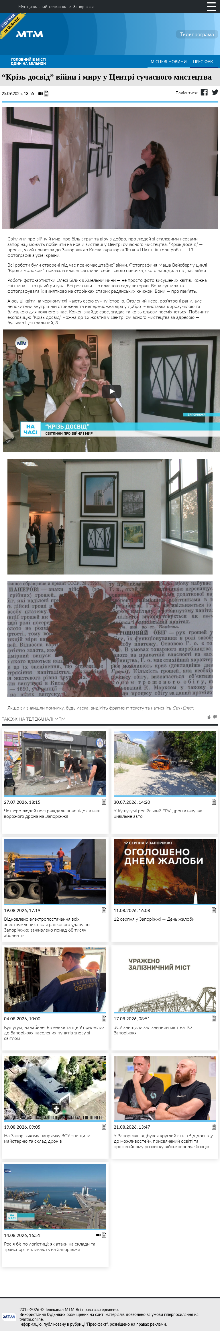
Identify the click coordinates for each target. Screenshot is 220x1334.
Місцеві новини (169, 61)
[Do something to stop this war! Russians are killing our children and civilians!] (13, 26)
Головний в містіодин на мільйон (28, 61)
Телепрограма (197, 34)
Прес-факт (204, 61)
